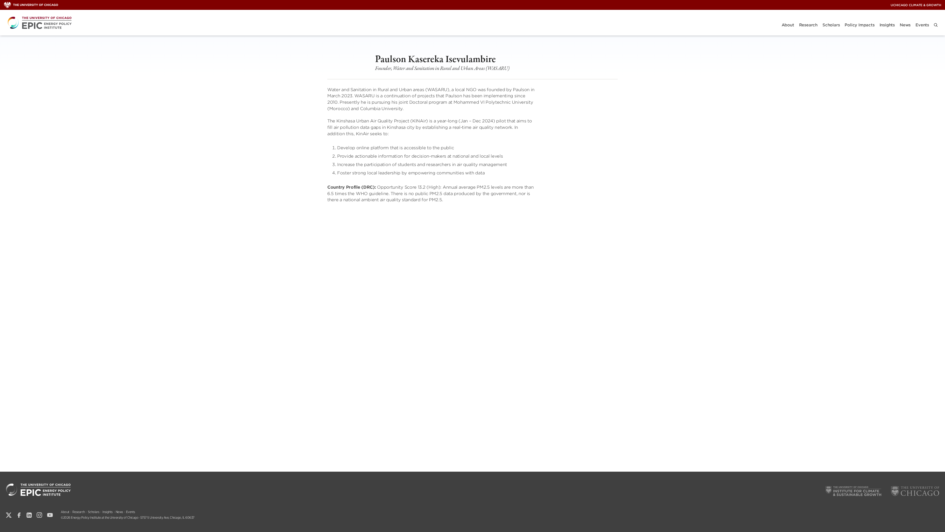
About (788, 25)
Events (922, 25)
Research (808, 25)
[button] (936, 25)
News (905, 25)
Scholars (831, 25)
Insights (887, 25)
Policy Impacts (859, 25)
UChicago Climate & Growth (916, 5)
